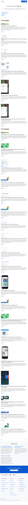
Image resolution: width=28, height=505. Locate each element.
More (3, 15)
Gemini (3, 13)
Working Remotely (12, 484)
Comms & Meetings (5, 12)
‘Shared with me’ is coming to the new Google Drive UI (12, 429)
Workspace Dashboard (4, 488)
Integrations (11, 492)
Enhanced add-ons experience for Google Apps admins (12, 182)
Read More (2, 31)
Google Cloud (21, 480)
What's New (3, 490)
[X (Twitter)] (12, 475)
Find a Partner (12, 486)
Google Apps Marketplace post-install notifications (11, 168)
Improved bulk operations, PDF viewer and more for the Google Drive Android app (12, 362)
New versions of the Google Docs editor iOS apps (11, 337)
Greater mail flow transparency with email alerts (11, 266)
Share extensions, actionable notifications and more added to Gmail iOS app (13, 387)
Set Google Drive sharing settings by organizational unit (12, 53)
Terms (18, 500)
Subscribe (24, 1)
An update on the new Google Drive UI (9, 26)
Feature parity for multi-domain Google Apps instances (12, 134)
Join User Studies (21, 490)
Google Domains (21, 482)
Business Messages (21, 488)
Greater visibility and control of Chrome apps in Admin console (14, 238)
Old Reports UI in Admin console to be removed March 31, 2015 (14, 212)
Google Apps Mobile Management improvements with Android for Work (12, 402)
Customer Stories (12, 482)
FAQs (11, 490)
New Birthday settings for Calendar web (9, 305)
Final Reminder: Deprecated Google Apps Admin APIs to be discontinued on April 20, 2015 (13, 150)
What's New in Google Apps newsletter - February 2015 (12, 414)
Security (11, 480)
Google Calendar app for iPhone (8, 290)
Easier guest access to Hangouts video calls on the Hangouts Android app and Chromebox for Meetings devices (13, 320)
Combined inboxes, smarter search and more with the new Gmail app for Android (13, 119)
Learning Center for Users (5, 482)
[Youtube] (10, 475)
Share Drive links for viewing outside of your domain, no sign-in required (14, 39)
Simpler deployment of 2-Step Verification (9, 224)
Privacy (17, 500)
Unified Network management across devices (10, 252)
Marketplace (12, 488)
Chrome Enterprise (21, 484)
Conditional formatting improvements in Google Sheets (12, 71)
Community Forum (4, 484)
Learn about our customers (5, 455)
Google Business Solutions (22, 486)
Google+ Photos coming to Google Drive (9, 95)
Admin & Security (4, 14)
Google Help (3, 486)
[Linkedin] (14, 475)
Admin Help (3, 480)
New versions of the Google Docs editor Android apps (12, 197)
